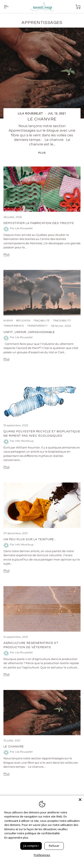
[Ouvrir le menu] (9, 6)
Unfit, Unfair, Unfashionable (29, 332)
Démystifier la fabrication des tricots (38, 223)
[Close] (80, 799)
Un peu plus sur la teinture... (30, 539)
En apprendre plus (16, 837)
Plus (41, 152)
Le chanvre (42, 119)
